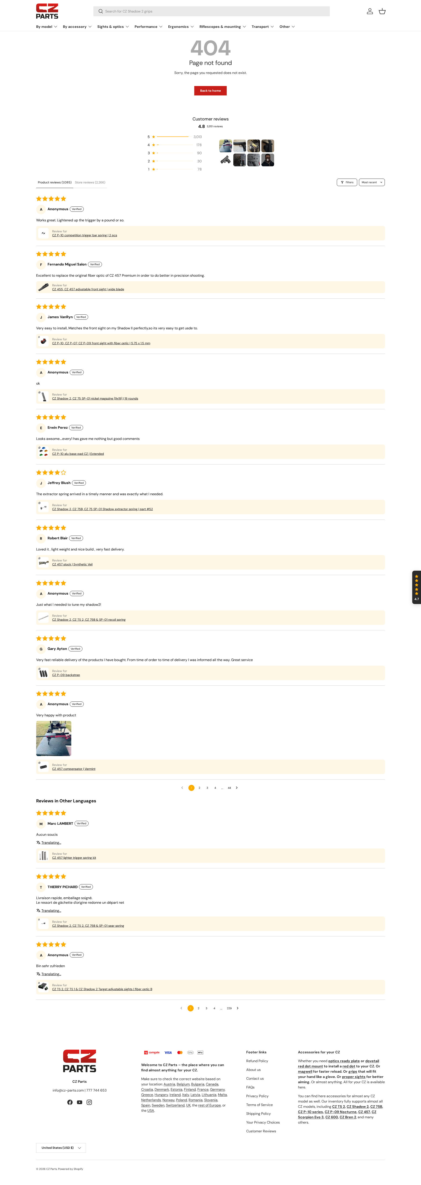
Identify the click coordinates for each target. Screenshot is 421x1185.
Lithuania (209, 1094)
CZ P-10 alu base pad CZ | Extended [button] (78, 454)
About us (253, 1069)
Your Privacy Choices (263, 1122)
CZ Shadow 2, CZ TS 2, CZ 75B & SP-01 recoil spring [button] (89, 620)
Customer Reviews (261, 1131)
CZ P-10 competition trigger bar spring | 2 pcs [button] (84, 235)
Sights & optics (110, 26)
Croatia (147, 1089)
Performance (146, 26)
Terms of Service (259, 1105)
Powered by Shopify (70, 1169)
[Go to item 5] (225, 160)
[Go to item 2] (239, 146)
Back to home (210, 91)
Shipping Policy (258, 1113)
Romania (196, 1100)
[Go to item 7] (253, 160)
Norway (168, 1100)
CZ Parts (51, 1169)
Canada (212, 1084)
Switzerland (175, 1105)
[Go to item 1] (225, 146)
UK (188, 1105)
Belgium (183, 1084)
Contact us (255, 1078)
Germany (217, 1089)
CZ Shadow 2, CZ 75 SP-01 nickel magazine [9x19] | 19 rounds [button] (95, 398)
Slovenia (211, 1100)
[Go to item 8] (267, 160)
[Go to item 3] (253, 146)
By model (44, 26)
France (203, 1089)
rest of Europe (209, 1105)
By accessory (75, 26)
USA (150, 1110)
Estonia (176, 1089)
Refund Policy (257, 1061)
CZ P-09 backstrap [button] (66, 675)
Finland (190, 1089)
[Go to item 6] (239, 160)
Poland (181, 1100)
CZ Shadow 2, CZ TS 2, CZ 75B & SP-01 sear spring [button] (88, 926)
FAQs (250, 1087)
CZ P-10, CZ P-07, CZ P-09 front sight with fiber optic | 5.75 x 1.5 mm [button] (101, 343)
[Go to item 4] (267, 146)
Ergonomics (178, 26)
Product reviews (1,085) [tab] (54, 182)
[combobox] (211, 11)
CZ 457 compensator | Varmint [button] (73, 769)
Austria (169, 1084)
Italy (185, 1094)
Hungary (161, 1094)
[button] (382, 11)
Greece (147, 1094)
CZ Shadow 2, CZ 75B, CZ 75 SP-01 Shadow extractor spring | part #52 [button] (102, 509)
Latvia (195, 1094)
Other (285, 26)
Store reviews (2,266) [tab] (90, 182)
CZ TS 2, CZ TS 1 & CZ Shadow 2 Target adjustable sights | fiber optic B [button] (102, 989)
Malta (222, 1094)
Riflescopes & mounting (220, 26)
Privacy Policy (257, 1096)
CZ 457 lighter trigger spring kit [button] (74, 858)
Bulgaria (197, 1084)
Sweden (158, 1105)
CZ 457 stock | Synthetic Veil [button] (72, 564)
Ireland (175, 1094)
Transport (260, 26)
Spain (145, 1105)
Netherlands (151, 1100)
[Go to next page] (237, 788)
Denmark (162, 1089)
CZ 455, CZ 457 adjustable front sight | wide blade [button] (88, 289)
